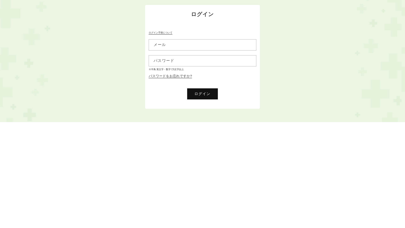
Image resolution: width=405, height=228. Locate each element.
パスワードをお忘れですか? (170, 76)
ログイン (202, 94)
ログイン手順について (160, 32)
